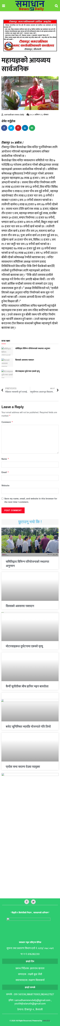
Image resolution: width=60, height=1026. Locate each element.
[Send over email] (32, 128)
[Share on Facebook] (4, 128)
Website (5, 485)
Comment (7, 421)
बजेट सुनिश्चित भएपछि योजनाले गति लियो (28, 726)
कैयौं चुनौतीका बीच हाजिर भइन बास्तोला (27, 686)
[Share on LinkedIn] (25, 128)
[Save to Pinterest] (18, 128)
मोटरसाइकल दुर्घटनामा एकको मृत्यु (27, 371)
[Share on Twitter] (11, 128)
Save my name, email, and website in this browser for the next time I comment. (30, 500)
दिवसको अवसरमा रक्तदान (24, 359)
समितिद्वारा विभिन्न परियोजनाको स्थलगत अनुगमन (32, 348)
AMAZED (46, 1021)
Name (5, 458)
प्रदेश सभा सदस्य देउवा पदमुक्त (23, 766)
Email (5, 472)
